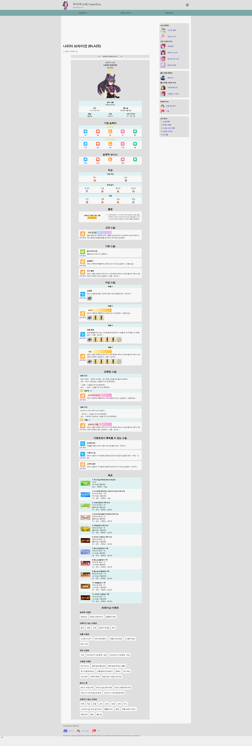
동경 (82, 628)
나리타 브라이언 (110, 65)
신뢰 (119, 704)
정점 (94, 704)
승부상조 (84, 617)
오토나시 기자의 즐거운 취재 (91, 693)
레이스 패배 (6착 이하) (123, 687)
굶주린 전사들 (104, 628)
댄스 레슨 (126, 671)
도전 (106, 704)
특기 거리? (84, 644)
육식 (113, 628)
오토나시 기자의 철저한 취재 (114, 693)
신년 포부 (84, 676)
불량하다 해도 (111, 617)
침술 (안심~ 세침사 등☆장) (111, 676)
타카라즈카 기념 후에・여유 (120, 655)
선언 (100, 704)
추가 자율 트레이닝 (87, 671)
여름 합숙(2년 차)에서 (105, 671)
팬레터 (118, 671)
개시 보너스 (85, 666)
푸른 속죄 (84, 714)
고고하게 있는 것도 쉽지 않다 (91, 709)
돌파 (92, 714)
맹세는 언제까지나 (96, 617)
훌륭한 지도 (108, 709)
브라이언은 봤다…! (100, 639)
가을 (113, 704)
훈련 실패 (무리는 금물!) (116, 666)
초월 (88, 628)
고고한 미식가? (86, 639)
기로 (82, 655)
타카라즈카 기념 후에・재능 (97, 655)
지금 (88, 704)
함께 (117, 709)
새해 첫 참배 (94, 676)
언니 (125, 704)
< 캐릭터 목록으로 (70, 51)
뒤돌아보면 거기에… (129, 709)
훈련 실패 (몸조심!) (98, 666)
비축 (82, 704)
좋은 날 (99, 714)
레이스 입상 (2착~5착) (104, 687)
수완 (94, 628)
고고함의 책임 (130, 639)
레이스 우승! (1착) (87, 687)
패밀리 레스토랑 (116, 639)
